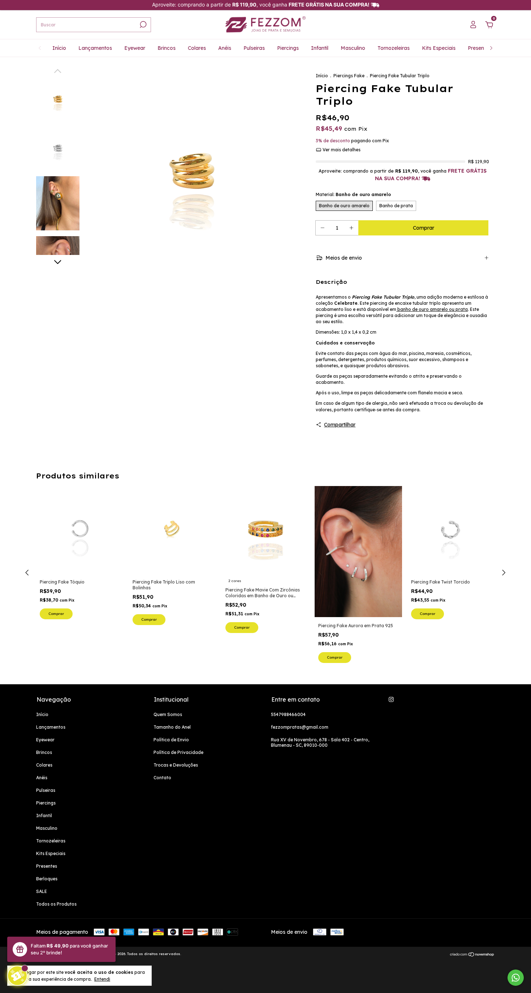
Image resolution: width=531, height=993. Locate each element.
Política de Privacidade (178, 752)
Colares (197, 48)
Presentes (479, 48)
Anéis (224, 48)
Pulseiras (254, 48)
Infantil (319, 48)
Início (59, 48)
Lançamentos (95, 48)
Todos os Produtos (56, 904)
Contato (162, 777)
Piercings (288, 48)
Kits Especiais (439, 48)
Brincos (166, 48)
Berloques (46, 878)
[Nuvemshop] (472, 954)
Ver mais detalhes (341, 149)
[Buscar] (142, 24)
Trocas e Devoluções (176, 765)
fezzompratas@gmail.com (299, 727)
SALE (41, 891)
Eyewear (134, 48)
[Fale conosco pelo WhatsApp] (516, 978)
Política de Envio (171, 739)
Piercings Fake (348, 75)
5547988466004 (288, 714)
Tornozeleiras (393, 48)
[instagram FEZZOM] (391, 699)
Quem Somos (168, 714)
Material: (353, 194)
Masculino (353, 48)
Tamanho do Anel (172, 727)
